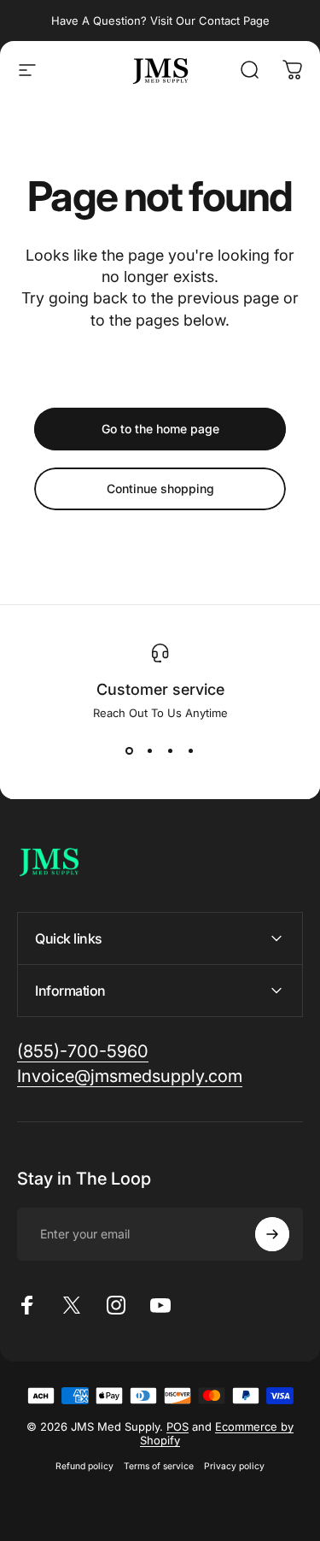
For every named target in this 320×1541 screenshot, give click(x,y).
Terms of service (159, 1466)
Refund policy (84, 1466)
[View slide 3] (170, 750)
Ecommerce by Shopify (217, 1433)
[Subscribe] (272, 1234)
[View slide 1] (129, 750)
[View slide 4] (191, 750)
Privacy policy (234, 1466)
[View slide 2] (150, 750)
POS (177, 1426)
